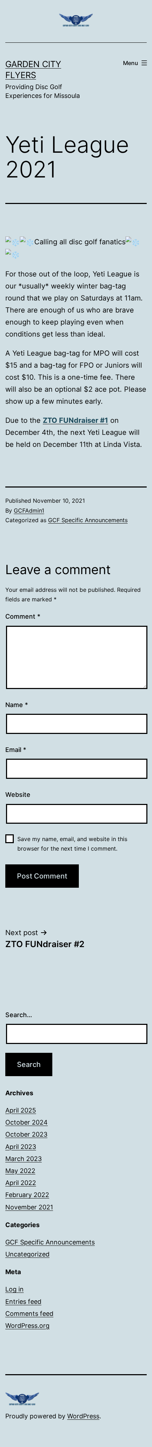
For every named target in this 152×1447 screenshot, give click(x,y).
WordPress (83, 1416)
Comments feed (29, 1313)
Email (15, 749)
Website (17, 794)
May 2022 (20, 1170)
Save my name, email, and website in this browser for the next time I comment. (72, 843)
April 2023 (20, 1146)
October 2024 (26, 1122)
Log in (14, 1289)
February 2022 (27, 1194)
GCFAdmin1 (29, 510)
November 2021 (29, 1207)
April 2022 (20, 1182)
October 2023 (26, 1134)
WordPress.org (27, 1325)
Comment (22, 616)
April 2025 (20, 1110)
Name (16, 704)
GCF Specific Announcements (88, 520)
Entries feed (23, 1301)
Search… (18, 1015)
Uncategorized (27, 1254)
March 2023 (23, 1158)
